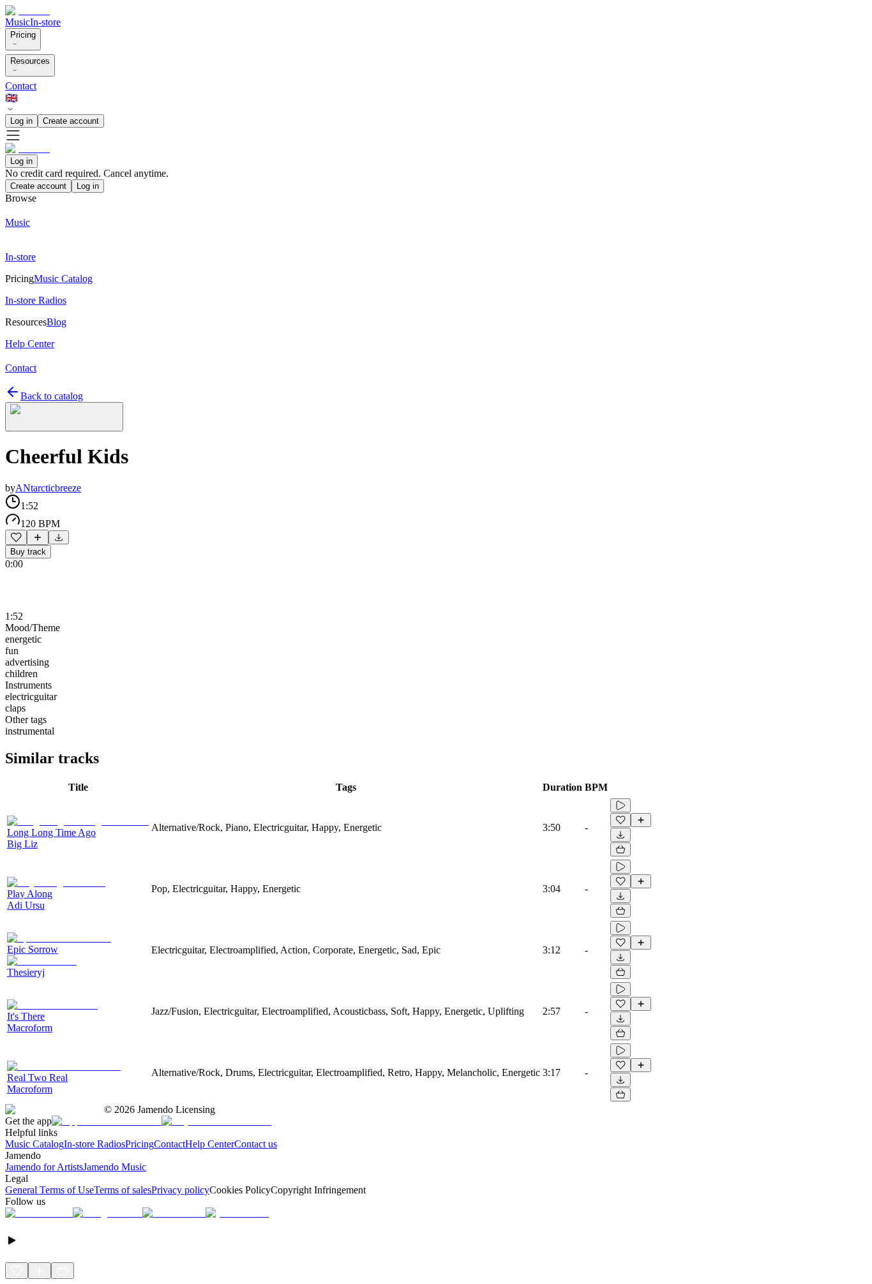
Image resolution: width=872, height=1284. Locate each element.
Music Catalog (34, 1143)
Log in (21, 121)
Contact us (255, 1143)
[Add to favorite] (16, 537)
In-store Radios (94, 1143)
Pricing (23, 35)
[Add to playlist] (38, 537)
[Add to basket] (620, 849)
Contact (20, 85)
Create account (71, 121)
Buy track (28, 551)
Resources (30, 61)
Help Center (209, 1143)
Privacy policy (180, 1189)
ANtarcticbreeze (48, 487)
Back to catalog (51, 396)
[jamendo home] (27, 10)
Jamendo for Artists (44, 1166)
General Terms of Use (49, 1189)
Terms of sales (122, 1189)
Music (17, 22)
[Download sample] (59, 537)
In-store (45, 22)
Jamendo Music (114, 1166)
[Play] (64, 416)
